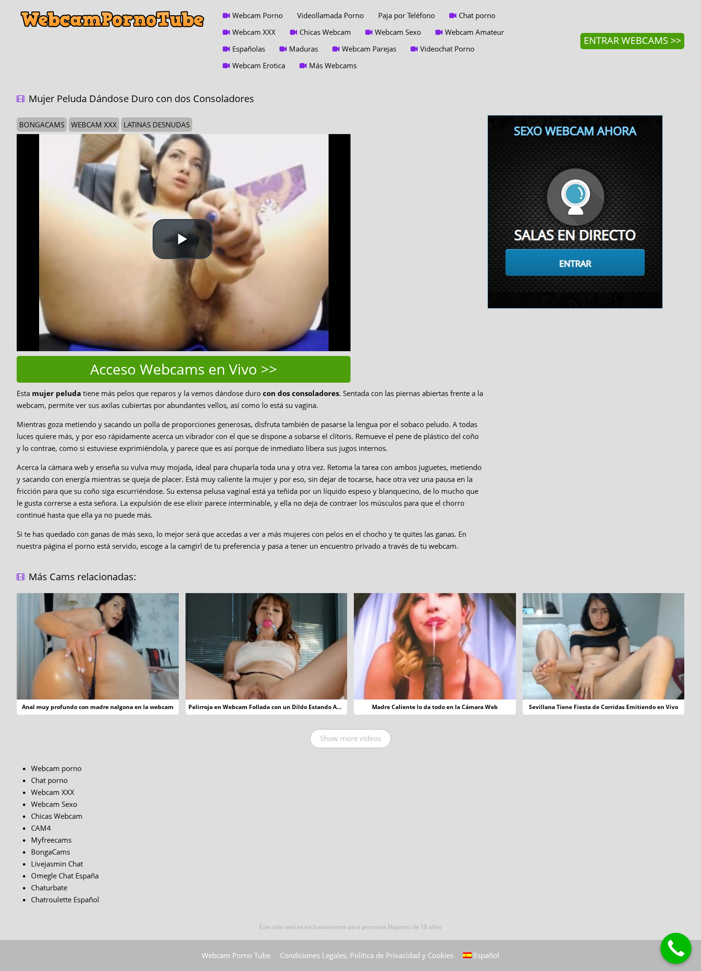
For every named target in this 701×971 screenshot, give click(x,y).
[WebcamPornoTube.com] (112, 7)
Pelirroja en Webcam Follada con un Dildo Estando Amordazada (278, 707)
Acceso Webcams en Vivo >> (183, 369)
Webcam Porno (257, 15)
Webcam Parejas (369, 48)
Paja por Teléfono (406, 15)
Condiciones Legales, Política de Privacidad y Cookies (367, 955)
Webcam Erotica (258, 65)
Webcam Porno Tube (236, 955)
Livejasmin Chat (57, 863)
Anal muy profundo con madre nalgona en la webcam (98, 707)
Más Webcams (333, 65)
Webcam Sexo (398, 32)
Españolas (248, 48)
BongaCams (50, 851)
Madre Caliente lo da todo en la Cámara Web (435, 707)
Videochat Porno (447, 48)
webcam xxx (94, 124)
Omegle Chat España (65, 875)
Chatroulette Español (65, 899)
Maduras (303, 48)
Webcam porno (56, 768)
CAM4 (41, 828)
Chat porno (477, 15)
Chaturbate (49, 887)
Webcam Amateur (474, 32)
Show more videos (350, 738)
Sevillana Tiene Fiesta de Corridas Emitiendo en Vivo (603, 707)
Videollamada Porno (330, 15)
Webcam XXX (254, 32)
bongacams (41, 124)
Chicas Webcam (325, 32)
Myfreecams (51, 840)
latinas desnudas (157, 124)
